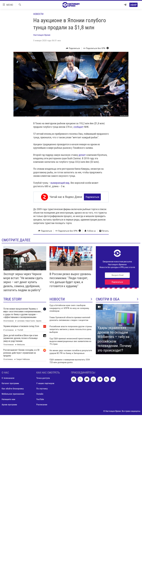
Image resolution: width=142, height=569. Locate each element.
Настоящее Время (41, 35)
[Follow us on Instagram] (93, 379)
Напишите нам (8, 399)
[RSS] (106, 379)
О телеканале (8, 378)
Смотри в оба (108, 299)
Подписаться (92, 196)
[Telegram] (125, 5)
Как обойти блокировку (13, 388)
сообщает (78, 126)
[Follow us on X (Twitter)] (80, 379)
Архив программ (9, 404)
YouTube (40, 399)
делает (82, 154)
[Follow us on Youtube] (86, 379)
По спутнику (42, 388)
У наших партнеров (45, 383)
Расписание (41, 404)
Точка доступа (43, 378)
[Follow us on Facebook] (73, 379)
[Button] (73, 48)
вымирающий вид (59, 182)
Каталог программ (10, 383)
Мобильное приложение (13, 394)
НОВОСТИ (57, 299)
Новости (38, 13)
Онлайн (39, 394)
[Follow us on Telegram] (100, 379)
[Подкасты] (113, 379)
